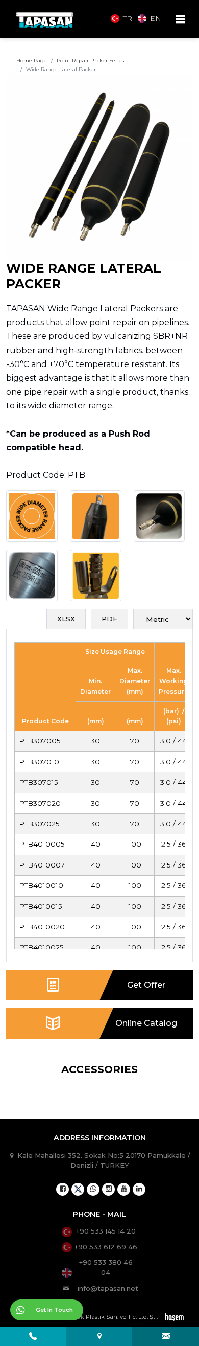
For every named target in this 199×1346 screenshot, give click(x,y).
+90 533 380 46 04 (106, 1267)
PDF (109, 618)
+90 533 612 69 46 (105, 1247)
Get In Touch (54, 1309)
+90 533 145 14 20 (106, 1231)
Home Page (31, 60)
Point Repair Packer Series (90, 60)
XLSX (66, 618)
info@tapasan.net (108, 1288)
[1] (180, 19)
